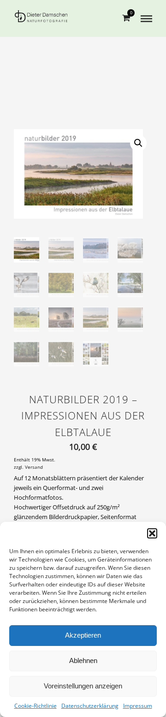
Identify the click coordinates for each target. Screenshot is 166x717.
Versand (34, 467)
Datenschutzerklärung (90, 706)
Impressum (137, 706)
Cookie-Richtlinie (35, 706)
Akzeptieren (83, 635)
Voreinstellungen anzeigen (83, 686)
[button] (152, 533)
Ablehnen (83, 660)
